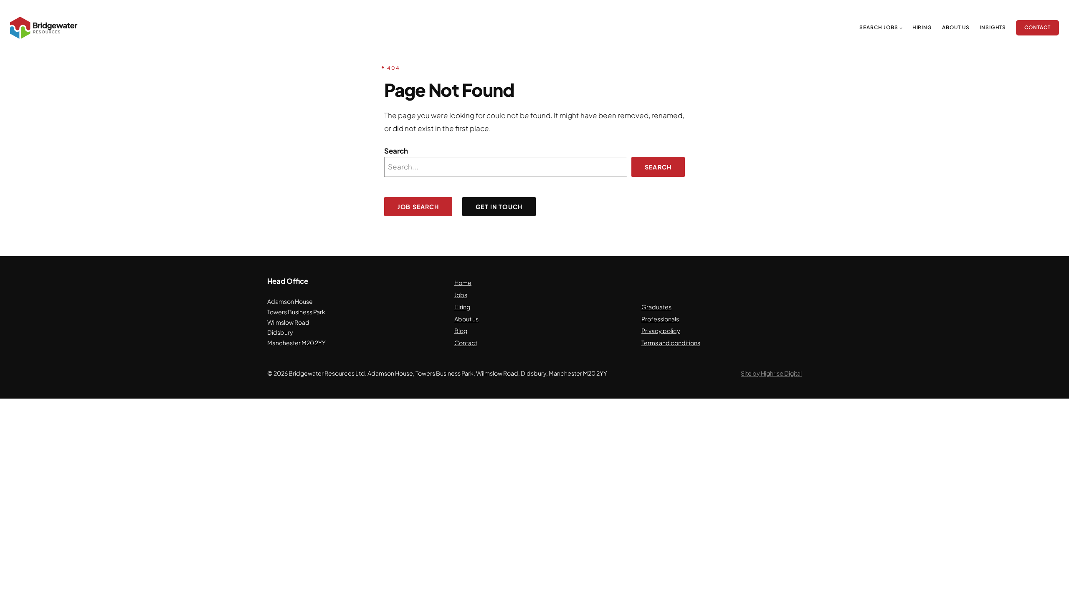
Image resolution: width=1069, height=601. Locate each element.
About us (466, 319)
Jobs (460, 294)
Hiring (462, 307)
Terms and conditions (670, 342)
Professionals (660, 319)
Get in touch (499, 206)
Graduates (656, 307)
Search (396, 150)
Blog (460, 330)
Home (462, 282)
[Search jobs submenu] (900, 27)
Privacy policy (660, 330)
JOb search (418, 206)
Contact (465, 342)
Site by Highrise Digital (771, 373)
